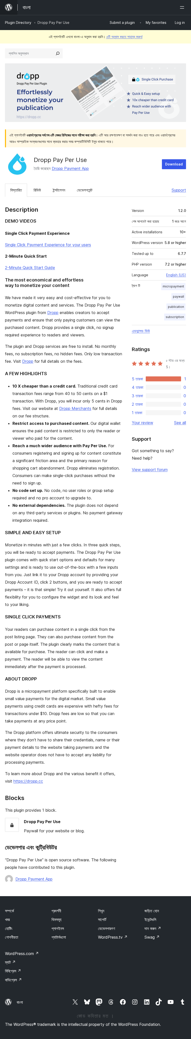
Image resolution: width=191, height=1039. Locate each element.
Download (174, 164)
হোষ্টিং (8, 928)
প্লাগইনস (57, 928)
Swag (152, 937)
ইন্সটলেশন (59, 190)
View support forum (150, 469)
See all (180, 422)
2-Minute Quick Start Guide (30, 267)
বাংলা (20, 1002)
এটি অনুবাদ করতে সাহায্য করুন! (124, 37)
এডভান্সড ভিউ (141, 330)
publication (176, 307)
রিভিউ (37, 190)
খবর (7, 919)
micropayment (173, 286)
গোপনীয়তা (11, 937)
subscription (175, 317)
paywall (178, 296)
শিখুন (101, 910)
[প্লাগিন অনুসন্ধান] (58, 53)
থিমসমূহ (56, 919)
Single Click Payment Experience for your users (48, 244)
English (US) (176, 275)
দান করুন (152, 928)
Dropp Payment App (70, 168)
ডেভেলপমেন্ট (84, 190)
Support (179, 190)
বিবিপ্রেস (13, 970)
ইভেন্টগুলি (150, 919)
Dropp (52, 312)
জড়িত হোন (151, 910)
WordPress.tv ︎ (113, 937)
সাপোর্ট (102, 919)
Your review (142, 422)
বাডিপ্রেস (13, 979)
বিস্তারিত (16, 190)
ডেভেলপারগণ (106, 928)
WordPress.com (22, 953)
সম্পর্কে (9, 910)
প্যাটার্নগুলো (58, 937)
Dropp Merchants (75, 408)
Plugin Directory (18, 22)
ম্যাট (10, 962)
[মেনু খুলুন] (183, 7)
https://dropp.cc (28, 781)
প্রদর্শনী (56, 910)
